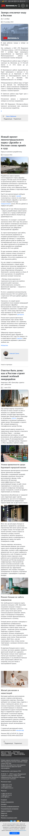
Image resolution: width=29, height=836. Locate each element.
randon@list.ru (5, 797)
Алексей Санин (14, 353)
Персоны (3, 753)
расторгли (20, 314)
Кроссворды (11, 753)
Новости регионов (6, 755)
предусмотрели (6, 204)
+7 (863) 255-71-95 (6, 784)
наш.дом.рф (20, 730)
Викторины (20, 753)
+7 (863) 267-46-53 (6, 795)
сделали (19, 338)
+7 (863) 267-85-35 (6, 793)
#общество (4, 345)
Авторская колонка (6, 754)
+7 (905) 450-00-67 (6, 786)
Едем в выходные (6, 751)
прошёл (18, 196)
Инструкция (16, 751)
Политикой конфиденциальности (19, 830)
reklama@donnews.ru (7, 788)
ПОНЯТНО (14, 833)
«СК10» (14, 418)
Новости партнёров (19, 754)
